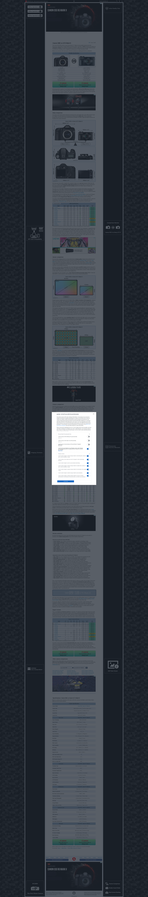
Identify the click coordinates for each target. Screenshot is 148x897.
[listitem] (74, 434)
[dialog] (74, 448)
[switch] (88, 436)
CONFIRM (66, 481)
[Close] (94, 414)
